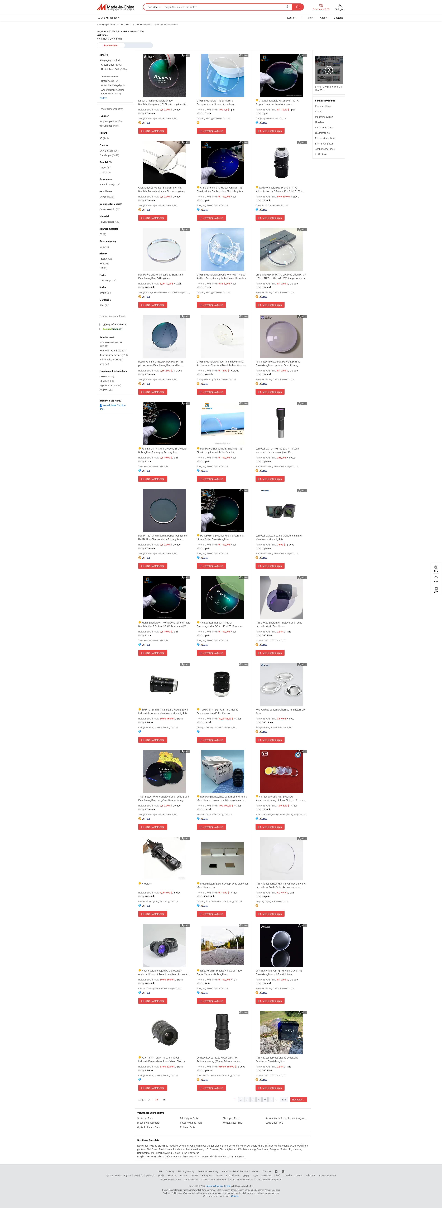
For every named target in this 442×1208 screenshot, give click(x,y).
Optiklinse (110, 81)
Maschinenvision (324, 116)
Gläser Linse (111, 64)
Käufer (291, 17)
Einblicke (267, 1171)
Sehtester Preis (145, 1118)
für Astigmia (109, 125)
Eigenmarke (110, 385)
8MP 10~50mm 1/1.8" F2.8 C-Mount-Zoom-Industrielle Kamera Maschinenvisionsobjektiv (163, 711)
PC (102, 234)
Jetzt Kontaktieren (155, 131)
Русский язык (232, 1175)
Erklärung (170, 1171)
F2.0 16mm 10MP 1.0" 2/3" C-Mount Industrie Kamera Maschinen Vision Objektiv (161, 1059)
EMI (103, 268)
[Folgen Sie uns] (283, 1171)
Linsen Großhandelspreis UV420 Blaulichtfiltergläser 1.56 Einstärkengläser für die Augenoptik (162, 102)
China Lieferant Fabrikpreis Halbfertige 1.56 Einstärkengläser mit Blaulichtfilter (279, 972)
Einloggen (340, 9)
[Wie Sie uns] (276, 1171)
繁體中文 (150, 1175)
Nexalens (147, 883)
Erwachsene (109, 184)
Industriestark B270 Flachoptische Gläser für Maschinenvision (222, 885)
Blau (104, 305)
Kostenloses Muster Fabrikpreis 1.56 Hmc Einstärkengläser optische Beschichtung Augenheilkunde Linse (278, 363)
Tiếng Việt (310, 1175)
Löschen (107, 280)
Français (172, 1175)
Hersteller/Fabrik (113, 350)
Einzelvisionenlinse (325, 138)
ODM (106, 376)
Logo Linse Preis (274, 1122)
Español (183, 1175)
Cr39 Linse (320, 154)
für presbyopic (111, 121)
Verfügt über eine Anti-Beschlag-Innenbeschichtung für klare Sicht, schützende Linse (280, 798)
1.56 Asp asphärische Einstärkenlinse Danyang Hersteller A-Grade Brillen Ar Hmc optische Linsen (281, 885)
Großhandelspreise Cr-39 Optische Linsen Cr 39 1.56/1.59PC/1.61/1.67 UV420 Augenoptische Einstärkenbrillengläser (281, 276)
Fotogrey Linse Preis (191, 1122)
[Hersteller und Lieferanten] (115, 7)
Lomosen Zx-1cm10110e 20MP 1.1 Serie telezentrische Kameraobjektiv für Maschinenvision (277, 450)
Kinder (105, 167)
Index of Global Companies (269, 1179)
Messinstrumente (108, 76)
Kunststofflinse (323, 106)
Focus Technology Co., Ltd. (218, 1186)
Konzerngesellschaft (113, 355)
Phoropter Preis (231, 1118)
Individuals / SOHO (111, 359)
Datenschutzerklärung (208, 1171)
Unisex (106, 197)
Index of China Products (241, 1179)
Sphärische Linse (324, 127)
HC (104, 263)
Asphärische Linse (325, 149)
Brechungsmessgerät (148, 1122)
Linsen (318, 111)
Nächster (297, 1099)
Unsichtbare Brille (114, 69)
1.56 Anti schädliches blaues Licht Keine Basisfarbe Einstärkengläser (277, 1059)
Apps (322, 17)
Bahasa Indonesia (327, 1175)
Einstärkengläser (324, 143)
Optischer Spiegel (113, 85)
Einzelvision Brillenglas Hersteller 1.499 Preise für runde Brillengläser (219, 972)
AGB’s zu (235, 1196)
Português (207, 1175)
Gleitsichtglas (322, 132)
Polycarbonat (109, 221)
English (127, 1175)
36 (156, 1099)
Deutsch (195, 1175)
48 (164, 1099)
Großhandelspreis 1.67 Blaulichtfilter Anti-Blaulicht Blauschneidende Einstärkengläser (161, 189)
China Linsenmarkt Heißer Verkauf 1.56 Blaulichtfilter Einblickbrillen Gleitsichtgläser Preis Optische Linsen (220, 189)
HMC (106, 259)
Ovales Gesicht (109, 209)
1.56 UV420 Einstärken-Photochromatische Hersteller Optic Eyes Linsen (279, 624)
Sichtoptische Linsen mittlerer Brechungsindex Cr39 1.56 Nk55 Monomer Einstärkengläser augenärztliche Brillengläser (221, 624)
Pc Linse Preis (187, 1127)
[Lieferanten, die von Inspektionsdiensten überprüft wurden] (114, 324)
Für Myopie (109, 155)
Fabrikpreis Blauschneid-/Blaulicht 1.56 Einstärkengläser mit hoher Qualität (219, 450)
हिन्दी (278, 1175)
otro (104, 364)
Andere (103, 98)
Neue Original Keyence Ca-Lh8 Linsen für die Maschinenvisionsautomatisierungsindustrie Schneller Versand (222, 798)
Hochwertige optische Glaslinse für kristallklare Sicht (280, 711)
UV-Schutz (108, 150)
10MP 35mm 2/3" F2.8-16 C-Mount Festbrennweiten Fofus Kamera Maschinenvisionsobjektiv (217, 711)
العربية (255, 1175)
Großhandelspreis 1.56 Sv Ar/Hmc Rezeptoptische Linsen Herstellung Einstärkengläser (215, 102)
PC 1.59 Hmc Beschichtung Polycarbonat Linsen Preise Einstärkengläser (220, 537)
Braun (105, 292)
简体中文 (138, 1175)
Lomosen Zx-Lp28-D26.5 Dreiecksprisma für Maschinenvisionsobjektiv (279, 537)
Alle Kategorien (109, 17)
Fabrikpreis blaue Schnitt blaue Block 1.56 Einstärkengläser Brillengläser (160, 276)
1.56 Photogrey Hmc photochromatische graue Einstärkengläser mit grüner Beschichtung (163, 798)
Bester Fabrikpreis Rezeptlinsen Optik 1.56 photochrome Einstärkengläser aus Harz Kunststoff (160, 363)
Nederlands (267, 1175)
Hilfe (309, 17)
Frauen (105, 172)
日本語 (161, 1175)
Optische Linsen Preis (148, 1127)
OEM (106, 381)
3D (104, 138)
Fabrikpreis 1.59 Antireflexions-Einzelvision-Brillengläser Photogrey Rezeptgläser (163, 450)
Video (186, 55)
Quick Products (191, 1179)
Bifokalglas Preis (189, 1118)
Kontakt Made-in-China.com (235, 1171)
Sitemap (255, 1171)
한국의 (246, 1175)
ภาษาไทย (288, 1175)
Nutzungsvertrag (186, 1171)
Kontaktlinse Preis (232, 1122)
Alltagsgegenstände (110, 60)
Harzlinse (320, 122)
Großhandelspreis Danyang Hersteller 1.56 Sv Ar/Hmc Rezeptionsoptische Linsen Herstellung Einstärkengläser (222, 276)
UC (104, 246)
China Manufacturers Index (214, 1179)
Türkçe (299, 1175)
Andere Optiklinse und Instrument (112, 91)
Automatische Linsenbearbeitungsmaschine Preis (286, 1118)
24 (149, 1099)
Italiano (219, 1175)
